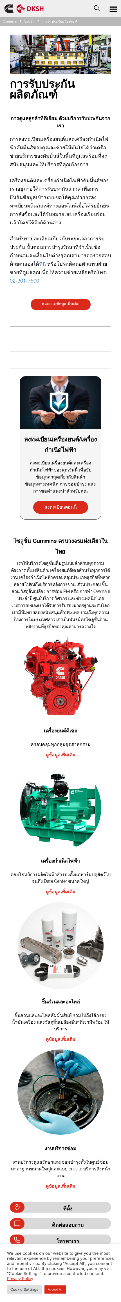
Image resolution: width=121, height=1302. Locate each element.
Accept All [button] (55, 1289)
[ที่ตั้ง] (17, 1207)
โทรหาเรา (68, 1241)
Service (29, 22)
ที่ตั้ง (68, 1208)
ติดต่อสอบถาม (68, 1225)
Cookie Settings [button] (24, 1289)
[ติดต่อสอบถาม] (17, 1223)
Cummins (10, 22)
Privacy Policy (20, 1278)
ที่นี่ (42, 264)
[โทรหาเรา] (17, 1240)
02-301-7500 (24, 281)
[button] (113, 9)
